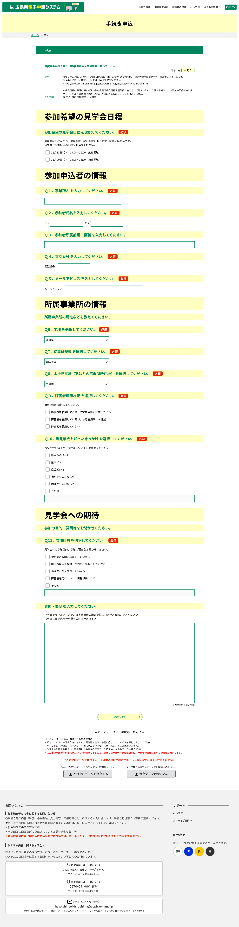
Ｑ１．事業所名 (56, 190)
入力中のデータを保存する (90, 774)
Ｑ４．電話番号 (56, 256)
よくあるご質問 (181, 820)
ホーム (35, 35)
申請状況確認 (161, 7)
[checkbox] (72, 152)
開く (189, 70)
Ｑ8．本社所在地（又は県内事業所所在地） (79, 373)
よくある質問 (211, 7)
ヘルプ (193, 7)
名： (87, 223)
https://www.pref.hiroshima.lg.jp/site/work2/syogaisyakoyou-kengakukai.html (105, 83)
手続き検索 (145, 7)
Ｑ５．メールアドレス (62, 278)
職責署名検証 (179, 7)
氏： (47, 223)
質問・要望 (53, 606)
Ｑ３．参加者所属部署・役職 (67, 234)
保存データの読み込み (154, 774)
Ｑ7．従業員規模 (58, 351)
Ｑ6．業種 (52, 329)
